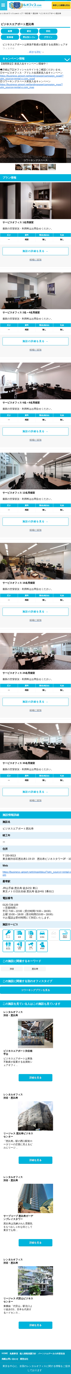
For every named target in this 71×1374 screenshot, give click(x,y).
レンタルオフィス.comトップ (11, 13)
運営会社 (24, 1359)
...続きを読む (34, 52)
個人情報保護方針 (28, 1353)
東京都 (27, 13)
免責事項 (14, 1353)
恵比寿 (35, 13)
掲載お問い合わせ (10, 1359)
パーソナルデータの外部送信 (51, 1353)
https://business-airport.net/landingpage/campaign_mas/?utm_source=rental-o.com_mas (31, 86)
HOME (5, 1353)
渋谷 (12, 969)
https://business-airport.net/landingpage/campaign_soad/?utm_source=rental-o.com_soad (31, 77)
